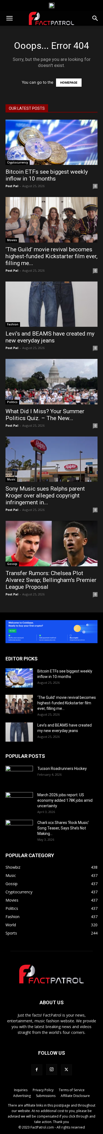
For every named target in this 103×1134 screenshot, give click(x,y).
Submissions (45, 1095)
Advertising (22, 1095)
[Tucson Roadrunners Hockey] (19, 775)
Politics (12, 402)
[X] (66, 1069)
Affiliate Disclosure (75, 1095)
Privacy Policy (43, 1090)
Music (11, 479)
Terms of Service (72, 1090)
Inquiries (20, 1090)
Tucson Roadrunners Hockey (62, 768)
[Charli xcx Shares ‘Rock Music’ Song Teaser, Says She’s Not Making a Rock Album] (19, 829)
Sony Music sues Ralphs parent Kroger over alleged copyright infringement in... (45, 495)
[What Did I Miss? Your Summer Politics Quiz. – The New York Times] (51, 381)
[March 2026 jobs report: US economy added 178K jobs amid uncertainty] (19, 801)
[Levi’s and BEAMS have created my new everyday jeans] (51, 304)
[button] (9, 18)
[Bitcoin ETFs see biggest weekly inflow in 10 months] (51, 142)
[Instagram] (51, 1069)
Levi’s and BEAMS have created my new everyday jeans (49, 337)
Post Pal (11, 186)
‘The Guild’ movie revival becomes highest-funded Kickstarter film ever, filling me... (51, 256)
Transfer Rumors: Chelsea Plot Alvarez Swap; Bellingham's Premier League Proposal (50, 580)
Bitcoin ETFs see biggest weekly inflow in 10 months (46, 175)
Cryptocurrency (17, 162)
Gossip (12, 564)
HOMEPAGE (68, 83)
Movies (12, 240)
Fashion (12, 324)
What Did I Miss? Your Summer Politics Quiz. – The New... (44, 414)
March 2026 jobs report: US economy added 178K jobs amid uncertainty (65, 800)
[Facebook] (36, 1069)
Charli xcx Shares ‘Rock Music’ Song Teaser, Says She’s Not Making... (63, 828)
